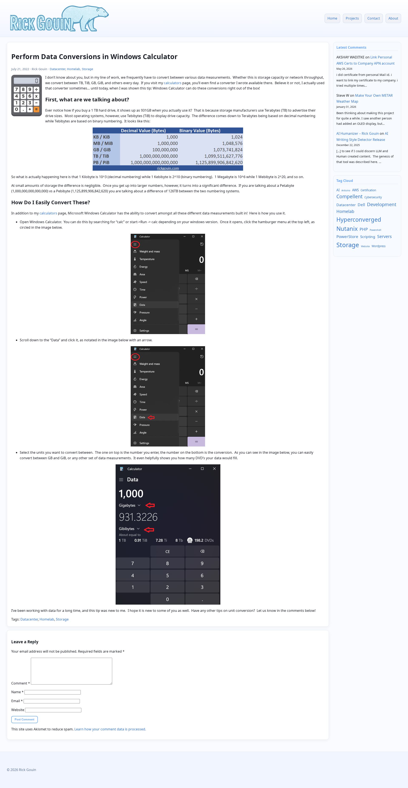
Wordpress (378, 246)
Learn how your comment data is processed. (110, 729)
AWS (355, 190)
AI (338, 190)
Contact (373, 18)
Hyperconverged (358, 219)
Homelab (73, 69)
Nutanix (347, 228)
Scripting (367, 236)
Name (17, 692)
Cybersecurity (373, 197)
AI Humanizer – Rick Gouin (357, 133)
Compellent (349, 196)
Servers (384, 236)
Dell (361, 204)
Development (381, 204)
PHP (364, 229)
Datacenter (57, 69)
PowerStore (347, 236)
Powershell (375, 229)
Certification (368, 190)
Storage (87, 69)
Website (17, 709)
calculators (172, 83)
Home (332, 18)
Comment (20, 683)
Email (17, 701)
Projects (352, 18)
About (393, 18)
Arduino (345, 190)
